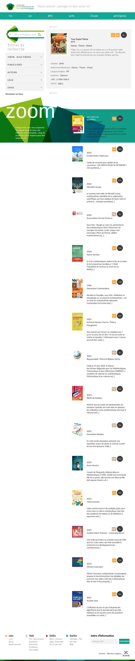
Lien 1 (60, 83)
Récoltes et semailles (92, 281)
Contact (102, 653)
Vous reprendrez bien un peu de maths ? (94, 493)
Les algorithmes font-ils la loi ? (94, 593)
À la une (94, 16)
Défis (50, 16)
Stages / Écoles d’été (56, 642)
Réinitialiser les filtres (14, 94)
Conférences (33, 647)
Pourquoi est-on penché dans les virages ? (94, 426)
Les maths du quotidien (93, 118)
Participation (120, 16)
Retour (54, 26)
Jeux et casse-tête (55, 644)
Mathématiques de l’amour (94, 315)
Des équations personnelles (93, 247)
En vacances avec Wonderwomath (95, 148)
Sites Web (73, 642)
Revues (11, 642)
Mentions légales (114, 653)
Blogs (72, 644)
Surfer (72, 16)
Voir (30, 16)
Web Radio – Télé (76, 639)
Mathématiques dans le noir (94, 559)
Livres (11, 639)
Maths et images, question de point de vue (95, 390)
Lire (10, 16)
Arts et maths (33, 650)
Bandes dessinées (15, 644)
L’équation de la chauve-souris (94, 180)
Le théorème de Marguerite (94, 458)
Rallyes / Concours (55, 639)
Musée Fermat (93, 212)
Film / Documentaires (36, 639)
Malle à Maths (93, 527)
